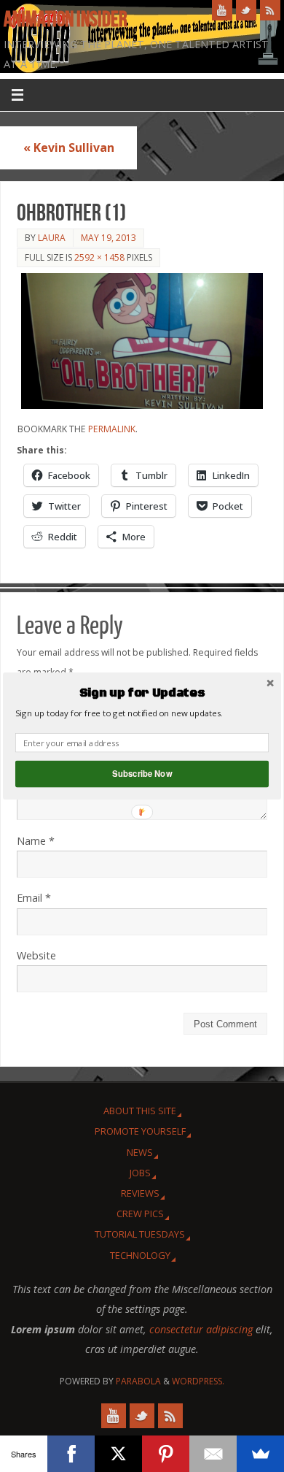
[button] (142, 693)
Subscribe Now (142, 774)
